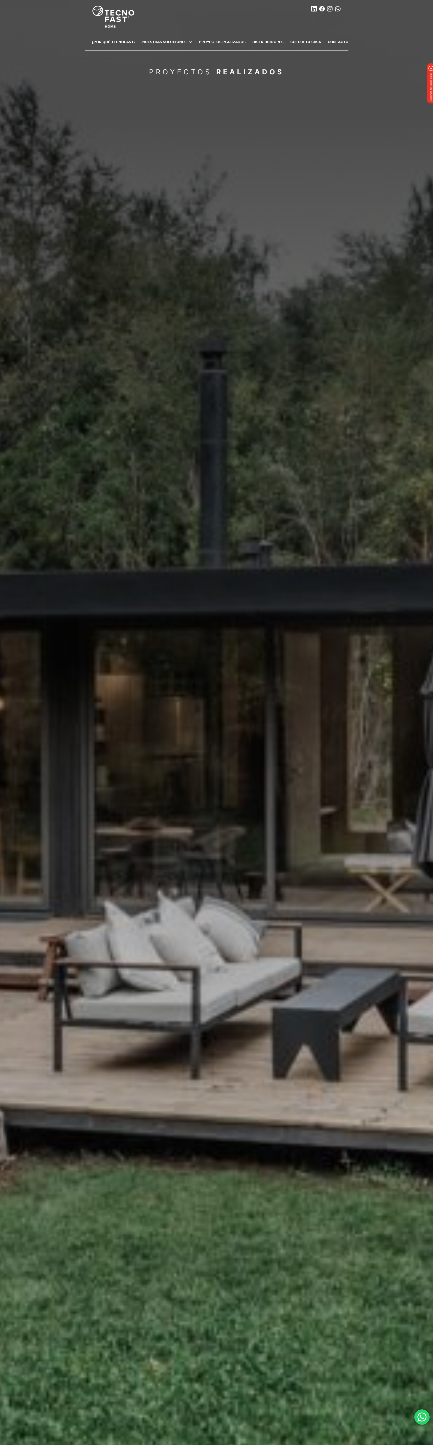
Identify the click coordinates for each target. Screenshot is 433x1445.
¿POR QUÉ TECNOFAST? (114, 42)
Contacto (338, 42)
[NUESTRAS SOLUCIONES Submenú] (190, 42)
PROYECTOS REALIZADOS (222, 42)
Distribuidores (267, 42)
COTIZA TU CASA (305, 42)
